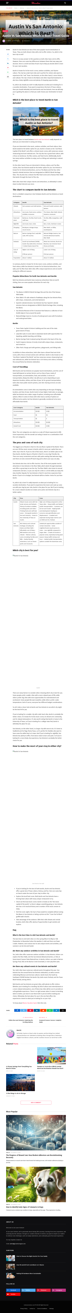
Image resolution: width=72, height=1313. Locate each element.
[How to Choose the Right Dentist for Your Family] (10, 1258)
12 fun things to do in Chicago (16, 1093)
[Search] (65, 3)
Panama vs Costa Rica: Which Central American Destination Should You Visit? (50, 1067)
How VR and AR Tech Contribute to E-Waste (30, 1265)
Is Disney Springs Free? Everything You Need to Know (19, 1067)
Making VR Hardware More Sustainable (29, 1273)
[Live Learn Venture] (36, 3)
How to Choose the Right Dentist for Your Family (32, 1256)
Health (8, 1152)
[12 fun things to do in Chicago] (20, 1082)
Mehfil (9, 40)
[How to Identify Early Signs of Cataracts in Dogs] (36, 1184)
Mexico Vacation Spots (30, 1003)
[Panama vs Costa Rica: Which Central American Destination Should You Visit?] (51, 1055)
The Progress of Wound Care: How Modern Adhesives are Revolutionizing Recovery (34, 1156)
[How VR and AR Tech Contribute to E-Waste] (10, 1267)
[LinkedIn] (8, 63)
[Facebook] (8, 54)
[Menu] (7, 3)
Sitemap (51, 1308)
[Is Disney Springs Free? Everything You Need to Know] (20, 1055)
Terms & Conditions (42, 1308)
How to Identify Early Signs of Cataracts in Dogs (24, 1207)
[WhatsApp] (8, 72)
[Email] (8, 76)
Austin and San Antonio (41, 139)
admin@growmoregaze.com (17, 1244)
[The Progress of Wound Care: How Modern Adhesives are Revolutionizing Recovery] (36, 1132)
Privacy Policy (23, 1308)
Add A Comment (36, 1102)
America (5, 31)
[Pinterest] (8, 67)
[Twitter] (8, 59)
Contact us (32, 1308)
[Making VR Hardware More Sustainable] (10, 1275)
